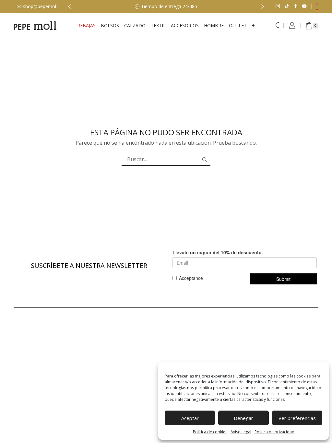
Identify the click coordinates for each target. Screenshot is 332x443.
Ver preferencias (297, 418)
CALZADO (135, 25)
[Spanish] (317, 9)
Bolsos (110, 25)
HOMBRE (214, 25)
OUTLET (238, 25)
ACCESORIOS (185, 25)
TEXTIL (158, 25)
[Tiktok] (287, 6)
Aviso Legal (241, 432)
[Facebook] (295, 6)
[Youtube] (304, 6)
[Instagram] (278, 6)
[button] (69, 6)
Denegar (243, 418)
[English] (317, 3)
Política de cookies (210, 432)
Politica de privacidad (274, 432)
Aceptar (190, 418)
